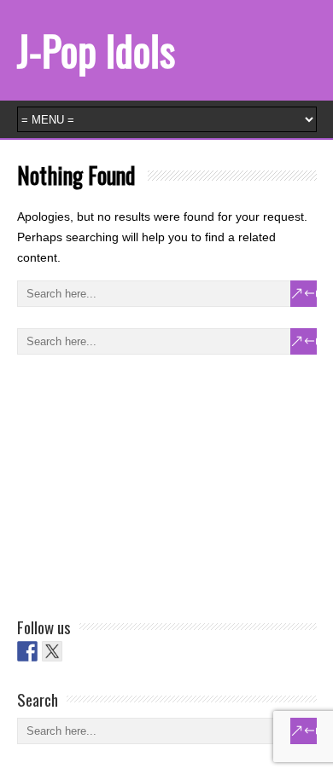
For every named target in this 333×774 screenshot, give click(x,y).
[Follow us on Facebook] (27, 651)
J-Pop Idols (96, 50)
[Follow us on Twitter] (52, 651)
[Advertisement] (145, 482)
